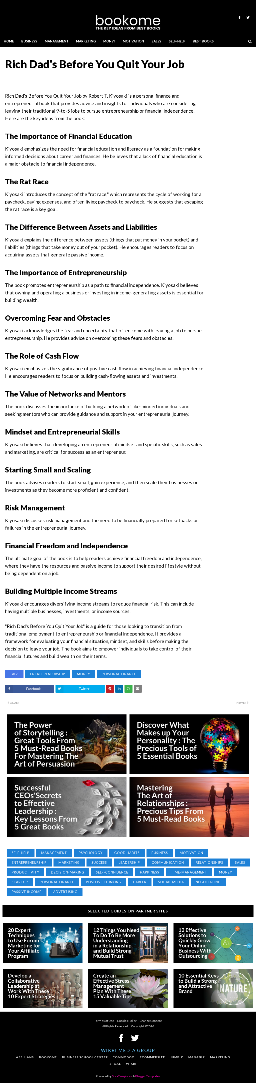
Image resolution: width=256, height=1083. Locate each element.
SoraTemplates (122, 1076)
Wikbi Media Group (128, 1050)
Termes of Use (104, 1021)
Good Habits (127, 853)
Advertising (65, 892)
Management (54, 853)
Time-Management (189, 872)
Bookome (48, 1057)
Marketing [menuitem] (86, 41)
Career (139, 882)
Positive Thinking (103, 882)
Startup (20, 882)
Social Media (171, 882)
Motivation (191, 853)
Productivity (25, 872)
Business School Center (85, 1057)
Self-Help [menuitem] (177, 41)
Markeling (220, 1057)
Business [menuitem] (29, 41)
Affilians (25, 1057)
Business (160, 853)
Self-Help (21, 853)
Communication (168, 863)
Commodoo (123, 1057)
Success (99, 863)
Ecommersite (152, 1057)
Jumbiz (176, 1057)
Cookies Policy (126, 1021)
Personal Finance (119, 674)
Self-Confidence (112, 872)
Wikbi (131, 1064)
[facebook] (239, 17)
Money (83, 674)
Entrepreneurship (47, 674)
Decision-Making (67, 872)
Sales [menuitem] (156, 41)
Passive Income (27, 892)
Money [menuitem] (109, 41)
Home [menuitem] (9, 41)
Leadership (129, 863)
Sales (240, 863)
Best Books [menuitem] (203, 41)
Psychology (90, 853)
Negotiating (208, 882)
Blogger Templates (147, 1076)
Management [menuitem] (56, 41)
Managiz (196, 1057)
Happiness (149, 872)
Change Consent (151, 1021)
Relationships (209, 863)
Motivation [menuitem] (133, 41)
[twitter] (247, 17)
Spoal (115, 1064)
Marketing (69, 863)
